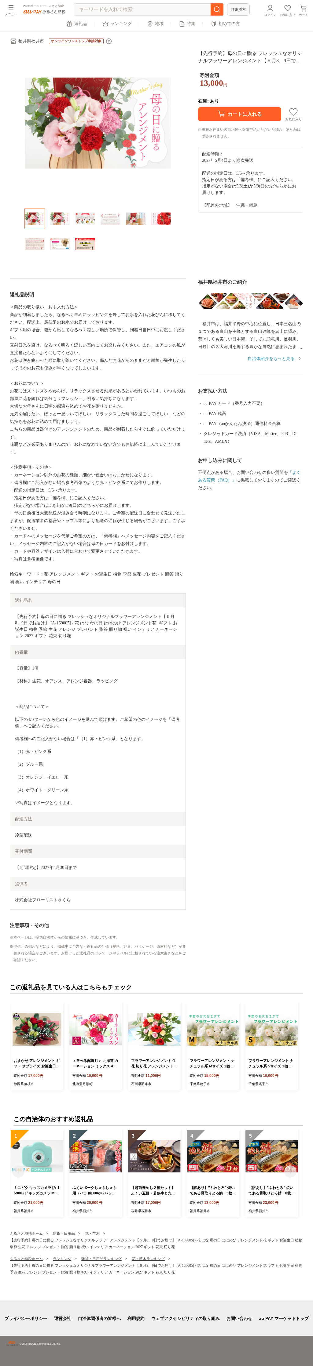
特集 (191, 23)
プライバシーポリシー (26, 1318)
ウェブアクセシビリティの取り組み (185, 1318)
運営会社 (62, 1318)
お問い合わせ (239, 1318)
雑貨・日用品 (64, 1233)
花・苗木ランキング (148, 1259)
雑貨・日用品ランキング (101, 1259)
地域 (159, 23)
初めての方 (229, 23)
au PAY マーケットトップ (284, 1318)
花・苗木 (92, 1233)
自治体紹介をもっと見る (271, 358)
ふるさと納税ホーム (26, 1233)
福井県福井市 (31, 41)
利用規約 (136, 1318)
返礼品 (80, 23)
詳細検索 (238, 9)
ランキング (121, 23)
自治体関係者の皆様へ (99, 1318)
